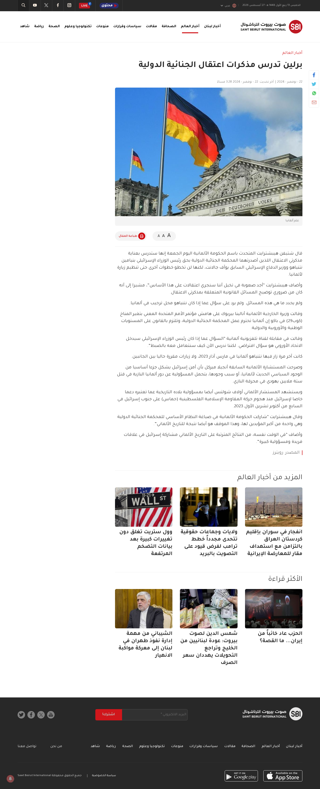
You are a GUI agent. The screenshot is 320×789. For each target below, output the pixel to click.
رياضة (39, 27)
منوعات (102, 27)
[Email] (314, 102)
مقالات (151, 27)
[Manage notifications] (10, 778)
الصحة (54, 27)
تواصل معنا (27, 746)
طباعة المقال (128, 236)
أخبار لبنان (212, 27)
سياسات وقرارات (127, 27)
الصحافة (169, 27)
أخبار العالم (190, 27)
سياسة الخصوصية (104, 775)
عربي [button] (227, 5)
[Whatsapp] (314, 93)
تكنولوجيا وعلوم (78, 27)
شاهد (25, 27)
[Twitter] (314, 84)
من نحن (56, 746)
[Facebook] (314, 75)
